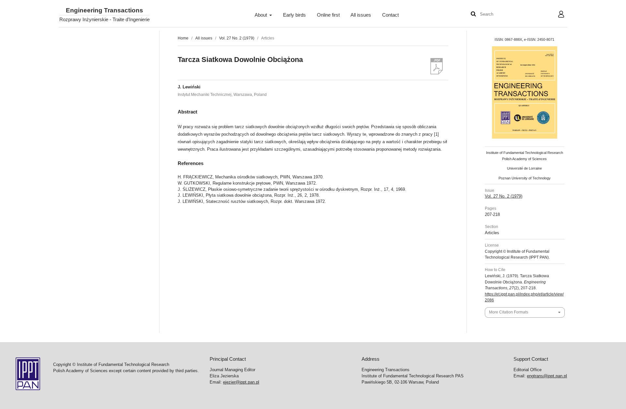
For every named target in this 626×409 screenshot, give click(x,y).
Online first (328, 15)
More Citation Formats (508, 312)
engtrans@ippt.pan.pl (547, 375)
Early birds (294, 15)
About (261, 15)
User (556, 15)
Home (183, 38)
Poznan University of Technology (525, 178)
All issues (360, 15)
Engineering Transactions (104, 10)
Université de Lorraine (524, 168)
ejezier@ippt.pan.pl (241, 382)
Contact (390, 15)
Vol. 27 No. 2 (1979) (236, 38)
